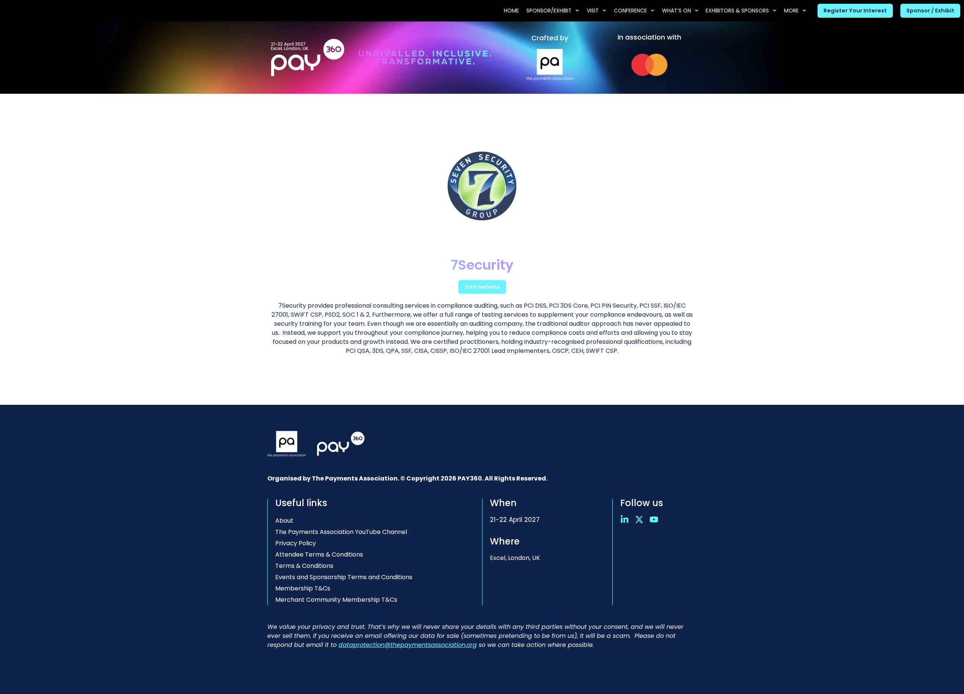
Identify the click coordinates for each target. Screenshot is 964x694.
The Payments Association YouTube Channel (341, 532)
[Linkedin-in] (624, 519)
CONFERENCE (630, 10)
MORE (791, 10)
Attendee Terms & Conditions (319, 554)
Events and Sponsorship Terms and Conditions (343, 577)
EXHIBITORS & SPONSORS (737, 10)
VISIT (593, 10)
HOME (511, 10)
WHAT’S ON (676, 10)
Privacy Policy (295, 543)
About (284, 520)
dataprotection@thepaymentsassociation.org (408, 645)
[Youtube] (654, 519)
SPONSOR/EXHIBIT (549, 10)
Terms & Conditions (304, 565)
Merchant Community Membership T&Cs (336, 599)
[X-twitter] (639, 519)
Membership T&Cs (302, 588)
